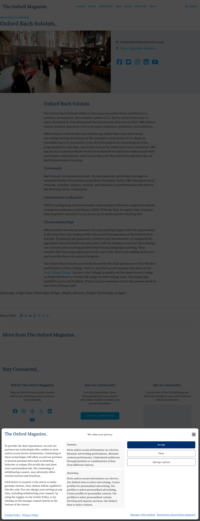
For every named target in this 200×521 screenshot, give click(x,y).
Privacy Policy (30, 515)
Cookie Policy (13, 515)
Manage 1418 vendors (142, 514)
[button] (193, 434)
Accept (161, 444)
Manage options (161, 462)
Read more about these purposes (176, 514)
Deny (161, 453)
